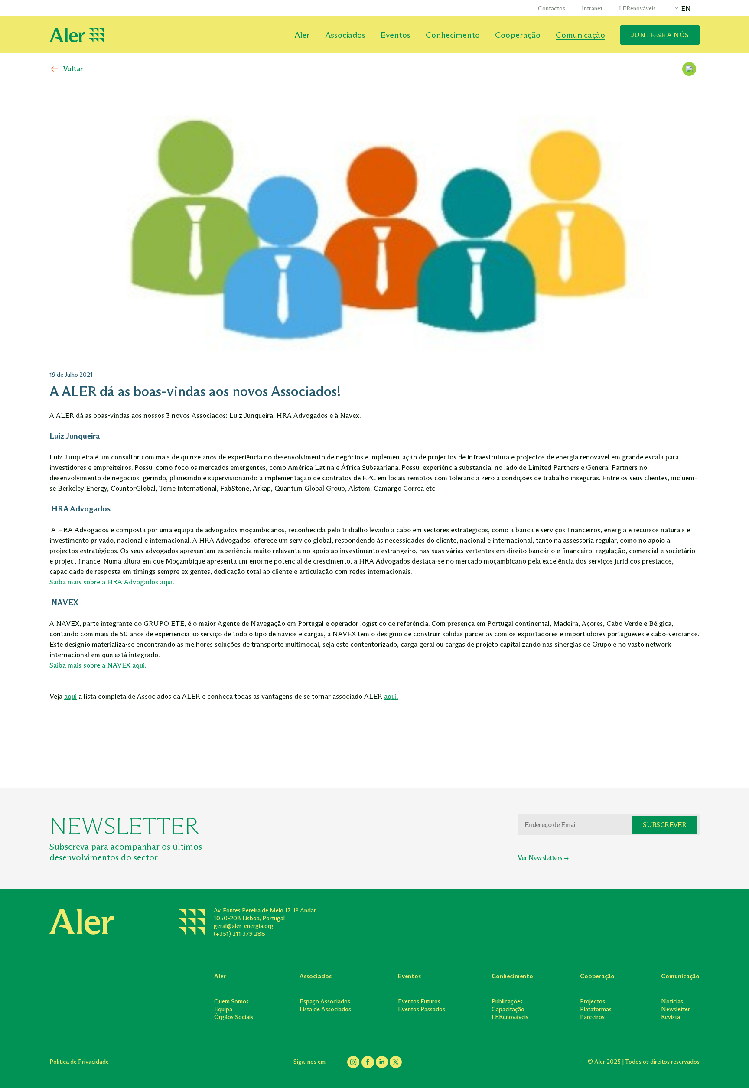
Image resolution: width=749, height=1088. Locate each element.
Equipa (223, 1009)
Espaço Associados (325, 1001)
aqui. (391, 696)
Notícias (672, 1001)
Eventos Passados (421, 1009)
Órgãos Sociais (233, 1017)
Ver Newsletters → (543, 857)
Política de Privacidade (79, 1061)
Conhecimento (453, 35)
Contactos (551, 8)
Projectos (592, 1001)
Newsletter (675, 1009)
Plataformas (596, 1009)
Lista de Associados (325, 1009)
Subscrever (664, 825)
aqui (70, 696)
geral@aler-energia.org (244, 926)
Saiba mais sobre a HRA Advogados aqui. (111, 582)
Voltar (73, 69)
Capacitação (508, 1009)
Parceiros (592, 1017)
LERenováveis (637, 8)
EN (686, 8)
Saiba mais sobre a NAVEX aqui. (97, 665)
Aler (302, 35)
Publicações (507, 1001)
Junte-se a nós (660, 35)
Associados (345, 35)
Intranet (592, 8)
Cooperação (518, 35)
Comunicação (580, 35)
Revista (670, 1017)
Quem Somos (231, 1001)
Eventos (395, 35)
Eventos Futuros (419, 1001)
